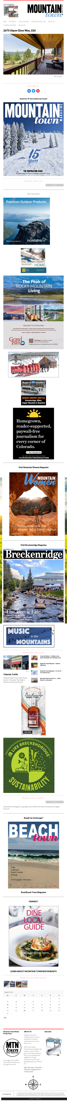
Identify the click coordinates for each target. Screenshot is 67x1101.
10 (7, 1005)
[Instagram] (38, 91)
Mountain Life (39, 21)
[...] (21, 682)
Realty (51, 21)
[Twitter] (33, 91)
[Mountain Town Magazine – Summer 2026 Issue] (34, 667)
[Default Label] (34, 94)
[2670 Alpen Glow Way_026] (33, 54)
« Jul (4, 1018)
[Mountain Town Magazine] (33, 10)
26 (24, 1011)
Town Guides (9, 25)
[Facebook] (29, 91)
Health (22, 25)
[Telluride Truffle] (16, 669)
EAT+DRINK (24, 21)
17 (7, 1008)
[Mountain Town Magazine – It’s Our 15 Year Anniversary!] (34, 674)
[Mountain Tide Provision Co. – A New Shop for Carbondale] (34, 682)
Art (5, 21)
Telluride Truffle (10, 674)
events (12, 21)
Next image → (59, 76)
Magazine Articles (33, 653)
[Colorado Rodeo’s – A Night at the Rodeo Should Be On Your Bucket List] (34, 659)
